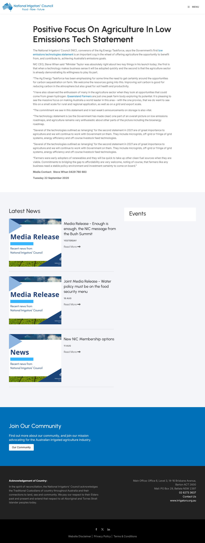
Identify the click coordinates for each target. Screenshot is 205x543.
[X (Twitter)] (103, 529)
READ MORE (35, 242)
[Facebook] (96, 529)
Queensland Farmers (79, 96)
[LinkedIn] (109, 529)
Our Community (18, 446)
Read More (70, 246)
